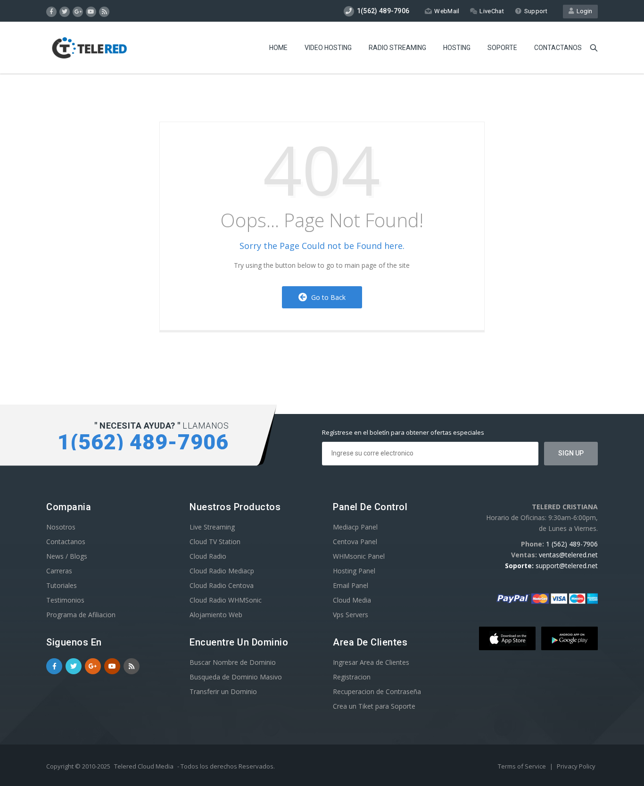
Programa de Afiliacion (81, 614)
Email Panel (350, 585)
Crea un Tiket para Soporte (374, 706)
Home (278, 47)
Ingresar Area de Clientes (371, 662)
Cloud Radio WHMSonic (226, 600)
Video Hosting (328, 47)
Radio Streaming (397, 47)
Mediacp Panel (355, 526)
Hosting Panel (354, 570)
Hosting (457, 47)
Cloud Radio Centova (222, 585)
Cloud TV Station (215, 541)
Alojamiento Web (216, 614)
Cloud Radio (208, 556)
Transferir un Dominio (223, 691)
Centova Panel (355, 541)
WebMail (446, 11)
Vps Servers (350, 614)
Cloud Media (352, 600)
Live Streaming (212, 526)
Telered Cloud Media (143, 766)
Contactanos (558, 47)
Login (583, 11)
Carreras (59, 570)
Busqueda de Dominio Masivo (236, 676)
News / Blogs (66, 556)
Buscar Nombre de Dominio (233, 662)
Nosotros (60, 526)
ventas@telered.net (568, 554)
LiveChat (491, 11)
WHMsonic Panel (359, 556)
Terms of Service (522, 766)
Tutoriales (61, 585)
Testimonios (65, 600)
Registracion (352, 676)
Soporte (502, 47)
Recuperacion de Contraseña (377, 691)
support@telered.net (567, 565)
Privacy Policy (576, 766)
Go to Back (326, 297)
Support (535, 11)
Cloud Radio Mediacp (222, 570)
